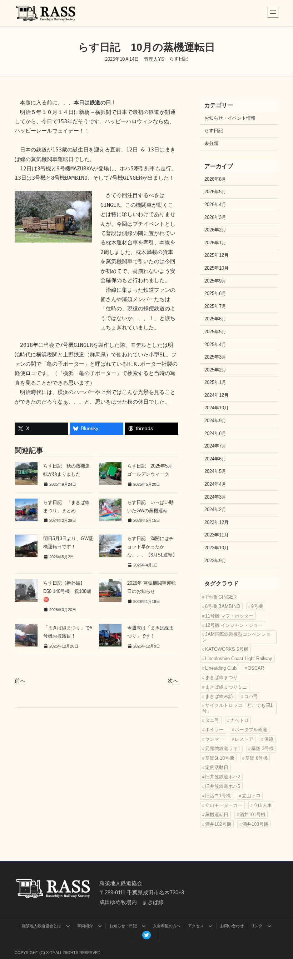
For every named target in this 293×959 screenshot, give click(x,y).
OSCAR (256, 668)
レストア (244, 739)
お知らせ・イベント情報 (229, 118)
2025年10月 (216, 268)
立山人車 (262, 805)
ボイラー (214, 729)
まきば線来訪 (219, 696)
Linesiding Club (221, 668)
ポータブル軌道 (251, 729)
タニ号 (212, 720)
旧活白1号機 (218, 795)
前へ (20, 681)
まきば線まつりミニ (226, 687)
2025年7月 (215, 306)
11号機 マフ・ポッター (229, 616)
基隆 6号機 (256, 758)
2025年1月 (215, 382)
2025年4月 (215, 344)
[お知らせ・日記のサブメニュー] (143, 926)
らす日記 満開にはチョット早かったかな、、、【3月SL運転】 (152, 547)
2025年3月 (215, 357)
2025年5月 (215, 331)
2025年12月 (216, 255)
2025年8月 (215, 293)
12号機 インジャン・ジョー (234, 625)
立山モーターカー (223, 805)
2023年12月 (216, 522)
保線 (268, 739)
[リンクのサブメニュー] (269, 926)
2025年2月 (215, 370)
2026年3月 (215, 217)
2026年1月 (215, 242)
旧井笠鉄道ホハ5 (222, 786)
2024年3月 (215, 497)
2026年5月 (215, 191)
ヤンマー (214, 739)
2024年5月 (215, 471)
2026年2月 (215, 230)
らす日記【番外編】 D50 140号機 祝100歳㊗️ (67, 591)
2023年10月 (216, 547)
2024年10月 (216, 407)
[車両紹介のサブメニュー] (100, 926)
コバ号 (251, 696)
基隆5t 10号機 (219, 758)
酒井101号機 (252, 814)
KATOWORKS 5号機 (226, 649)
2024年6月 (215, 458)
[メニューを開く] (273, 12)
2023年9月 (215, 560)
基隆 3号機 (262, 748)
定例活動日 (216, 767)
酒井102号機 (218, 824)
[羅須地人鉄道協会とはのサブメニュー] (68, 926)
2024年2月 (215, 509)
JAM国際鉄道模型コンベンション (236, 636)
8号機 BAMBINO (222, 606)
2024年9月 (215, 420)
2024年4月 (215, 484)
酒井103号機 (255, 824)
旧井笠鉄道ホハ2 (222, 776)
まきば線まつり (221, 677)
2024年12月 (216, 395)
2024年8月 (215, 433)
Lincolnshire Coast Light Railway (238, 658)
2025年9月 (215, 281)
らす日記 (178, 58)
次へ (173, 681)
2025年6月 (215, 318)
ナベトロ (239, 720)
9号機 (257, 606)
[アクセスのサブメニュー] (210, 926)
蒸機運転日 (216, 814)
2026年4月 (215, 204)
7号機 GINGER (221, 597)
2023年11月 (216, 535)
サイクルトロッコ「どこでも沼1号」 (237, 708)
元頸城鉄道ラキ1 (222, 748)
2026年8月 (215, 179)
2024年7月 (215, 446)
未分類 (211, 143)
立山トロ (251, 795)
